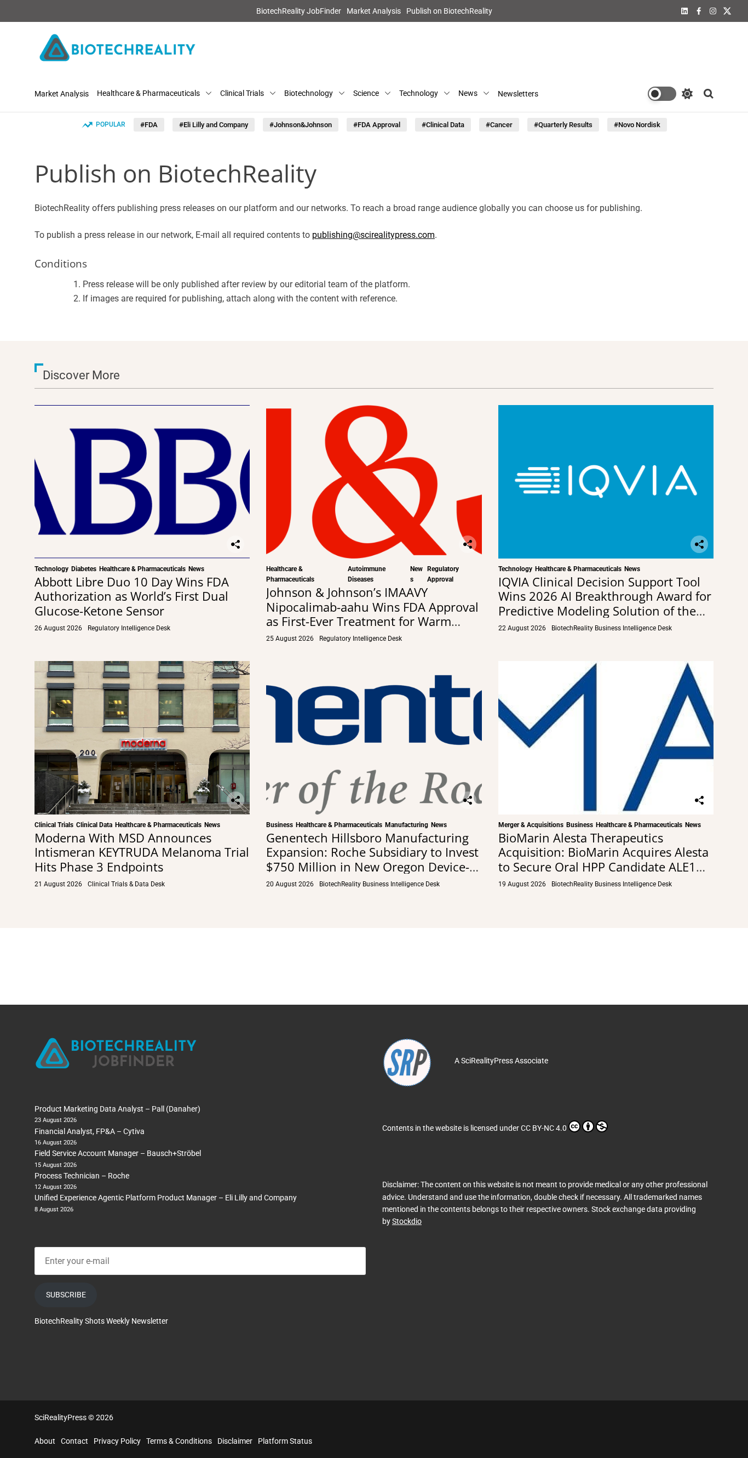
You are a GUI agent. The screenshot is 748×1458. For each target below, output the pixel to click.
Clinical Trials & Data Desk (126, 884)
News (467, 93)
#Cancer (499, 125)
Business (279, 825)
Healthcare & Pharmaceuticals (148, 93)
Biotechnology (308, 93)
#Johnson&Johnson (300, 125)
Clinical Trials (242, 93)
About (44, 1441)
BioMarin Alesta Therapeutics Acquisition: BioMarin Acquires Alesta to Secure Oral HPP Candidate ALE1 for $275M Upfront (603, 859)
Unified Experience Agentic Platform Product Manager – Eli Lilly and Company (165, 1197)
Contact (74, 1441)
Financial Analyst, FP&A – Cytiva (89, 1131)
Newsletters (518, 93)
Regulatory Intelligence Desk (129, 628)
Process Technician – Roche (81, 1175)
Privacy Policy (117, 1441)
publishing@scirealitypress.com (373, 235)
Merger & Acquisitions (530, 825)
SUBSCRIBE (66, 1294)
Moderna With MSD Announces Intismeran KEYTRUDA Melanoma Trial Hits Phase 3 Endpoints (141, 852)
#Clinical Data (443, 125)
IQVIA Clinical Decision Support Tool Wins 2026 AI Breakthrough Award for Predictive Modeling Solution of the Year (604, 603)
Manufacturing (406, 825)
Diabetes (83, 569)
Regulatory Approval (443, 574)
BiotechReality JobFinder (298, 11)
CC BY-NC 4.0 (544, 1128)
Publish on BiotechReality (449, 11)
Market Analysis (374, 11)
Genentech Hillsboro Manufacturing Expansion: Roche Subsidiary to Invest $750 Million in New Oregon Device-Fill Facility (372, 859)
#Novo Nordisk (637, 125)
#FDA (149, 125)
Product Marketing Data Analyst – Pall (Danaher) (117, 1108)
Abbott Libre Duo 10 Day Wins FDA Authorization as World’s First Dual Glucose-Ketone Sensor (131, 596)
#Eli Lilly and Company (213, 125)
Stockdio (407, 1221)
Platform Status (285, 1441)
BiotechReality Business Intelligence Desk (611, 628)
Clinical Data (94, 825)
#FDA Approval (376, 125)
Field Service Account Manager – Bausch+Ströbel (117, 1153)
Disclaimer (234, 1441)
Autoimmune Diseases (366, 574)
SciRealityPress (487, 1060)
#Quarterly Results (563, 125)
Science (366, 93)
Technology (418, 93)
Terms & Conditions (179, 1441)
